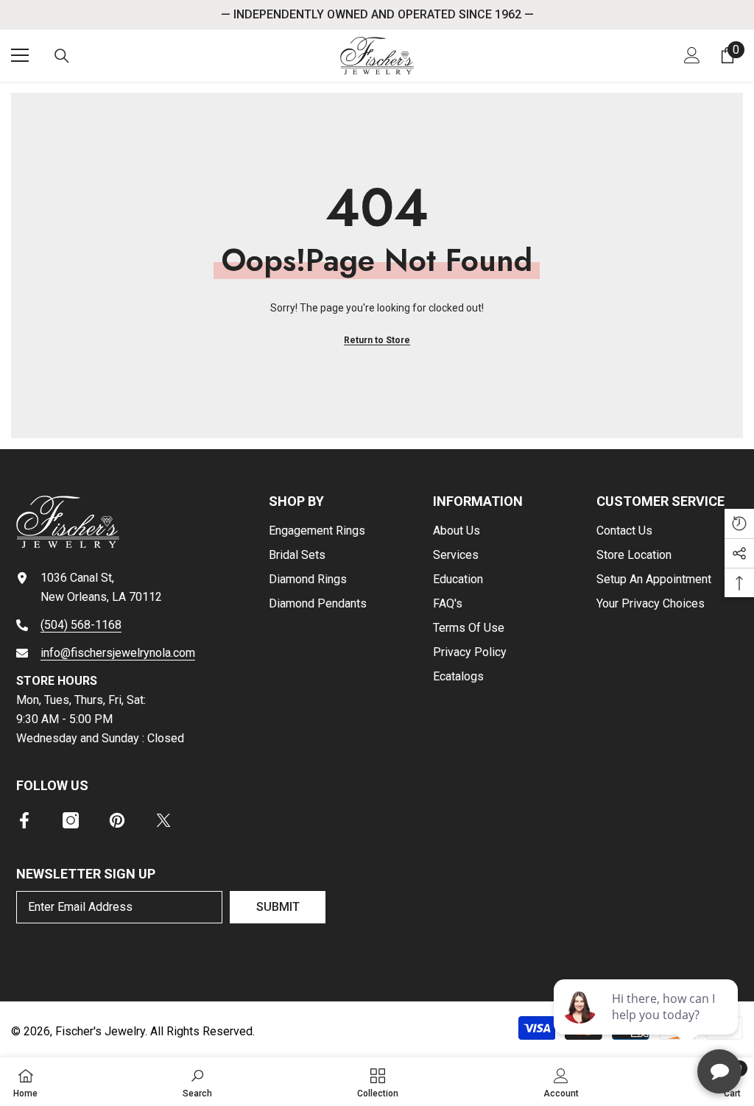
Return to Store (377, 340)
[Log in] (692, 55)
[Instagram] (70, 820)
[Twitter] (163, 820)
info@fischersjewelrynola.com (117, 653)
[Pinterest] (117, 820)
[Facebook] (24, 820)
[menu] (20, 55)
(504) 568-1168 (80, 625)
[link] (197, 1081)
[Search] (62, 56)
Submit (278, 907)
